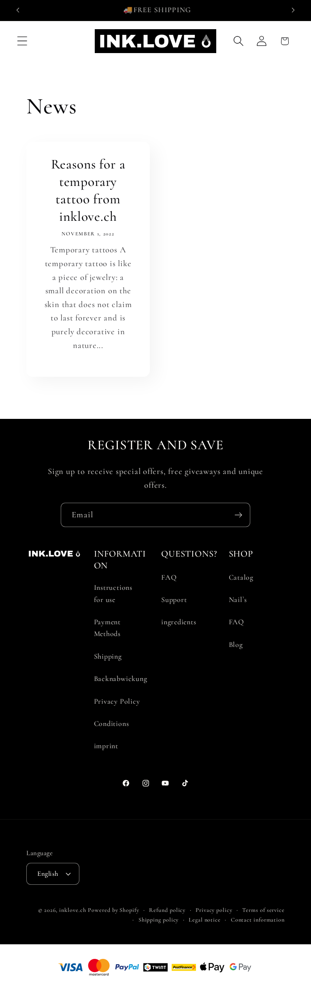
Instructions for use (113, 593)
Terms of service (263, 910)
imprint (106, 745)
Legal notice (205, 919)
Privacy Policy (117, 701)
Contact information (258, 919)
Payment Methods (107, 627)
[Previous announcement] (18, 10)
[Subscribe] (238, 515)
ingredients (178, 621)
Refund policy (167, 910)
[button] (22, 41)
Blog (236, 644)
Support (174, 599)
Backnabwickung (120, 678)
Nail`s (238, 599)
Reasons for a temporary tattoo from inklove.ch (88, 190)
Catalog (241, 577)
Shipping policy (158, 919)
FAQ (169, 577)
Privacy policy (214, 910)
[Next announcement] (293, 10)
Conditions (111, 723)
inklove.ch (72, 910)
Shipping (108, 656)
